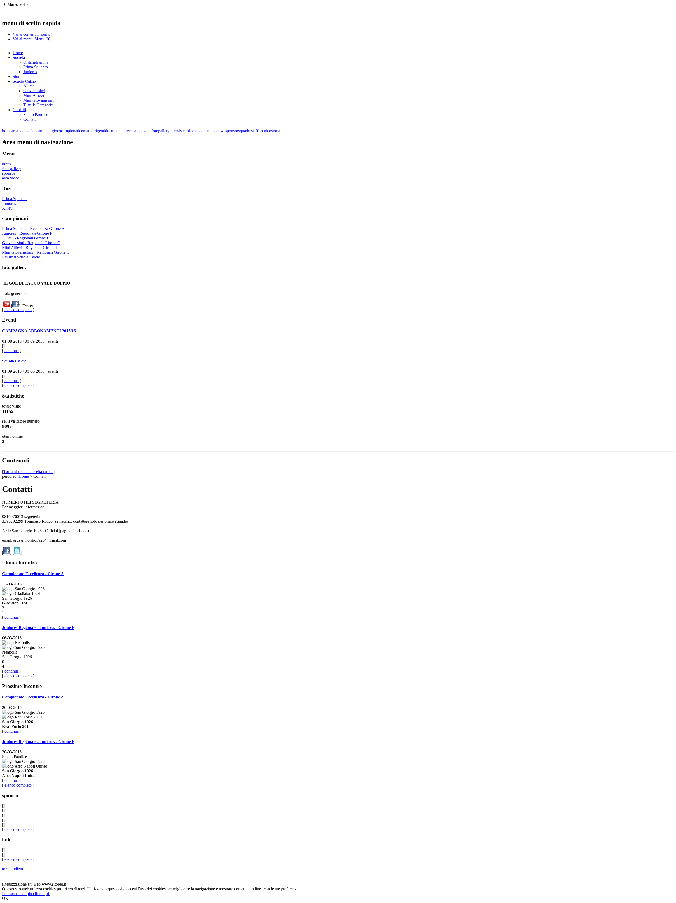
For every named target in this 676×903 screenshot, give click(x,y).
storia (275, 131)
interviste (177, 131)
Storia (17, 76)
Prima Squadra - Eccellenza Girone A (33, 228)
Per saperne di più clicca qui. (26, 893)
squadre (244, 131)
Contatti (19, 109)
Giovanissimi (34, 90)
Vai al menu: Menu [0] (31, 39)
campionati (70, 131)
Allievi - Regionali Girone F (25, 238)
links (189, 131)
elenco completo (18, 310)
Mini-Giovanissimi (38, 100)
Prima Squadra (35, 67)
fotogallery (161, 131)
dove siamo (132, 131)
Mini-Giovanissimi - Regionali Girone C (35, 252)
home (6, 131)
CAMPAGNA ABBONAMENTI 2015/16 (39, 331)
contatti (85, 131)
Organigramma (35, 62)
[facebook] (15, 306)
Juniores (30, 71)
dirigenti (98, 131)
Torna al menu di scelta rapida (28, 471)
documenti (114, 131)
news (221, 131)
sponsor (231, 131)
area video (20, 131)
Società (19, 57)
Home (18, 52)
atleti (32, 131)
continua (11, 350)
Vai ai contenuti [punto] (32, 34)
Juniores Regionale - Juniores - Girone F (38, 627)
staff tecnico (261, 131)
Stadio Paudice (35, 114)
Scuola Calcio (24, 81)
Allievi (29, 86)
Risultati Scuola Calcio (21, 257)
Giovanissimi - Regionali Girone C (31, 242)
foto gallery (11, 168)
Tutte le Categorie (38, 105)
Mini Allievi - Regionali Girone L (30, 247)
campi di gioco (48, 131)
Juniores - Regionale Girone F (27, 233)
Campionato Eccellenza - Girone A (33, 573)
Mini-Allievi (33, 95)
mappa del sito (205, 131)
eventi (147, 131)
